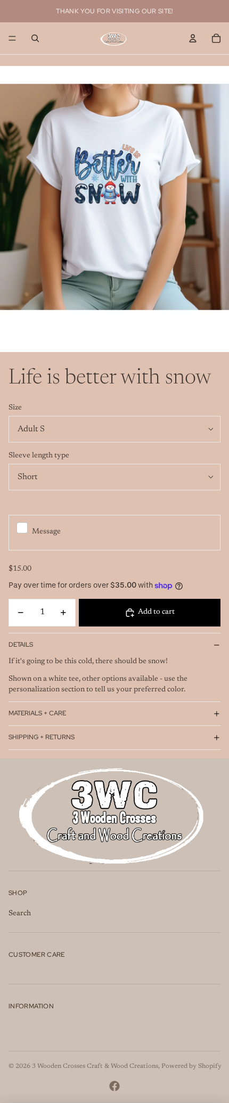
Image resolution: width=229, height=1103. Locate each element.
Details (21, 644)
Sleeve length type (39, 455)
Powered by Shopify (191, 1066)
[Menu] (12, 38)
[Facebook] (114, 1086)
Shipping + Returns (42, 737)
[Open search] (35, 38)
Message (46, 532)
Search (20, 913)
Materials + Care (37, 713)
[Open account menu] (193, 38)
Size (15, 408)
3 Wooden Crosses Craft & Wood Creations (95, 1066)
